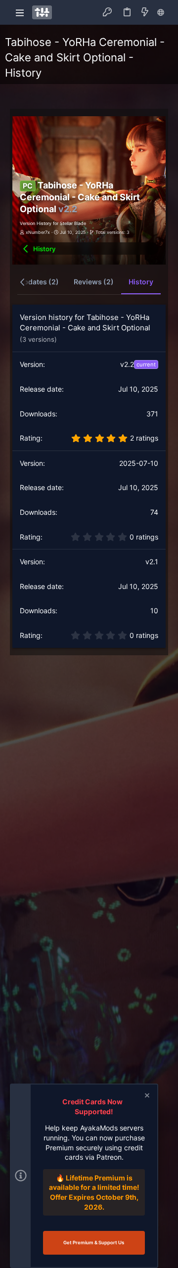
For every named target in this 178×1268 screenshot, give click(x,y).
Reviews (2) (94, 281)
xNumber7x (38, 232)
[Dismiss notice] (146, 1096)
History (141, 281)
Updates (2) (39, 281)
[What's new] (144, 12)
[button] (20, 12)
